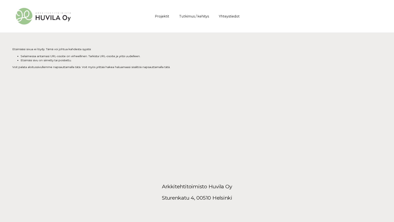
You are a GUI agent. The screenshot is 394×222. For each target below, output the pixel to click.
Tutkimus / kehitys (194, 16)
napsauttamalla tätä (66, 67)
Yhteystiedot (229, 16)
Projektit (162, 16)
